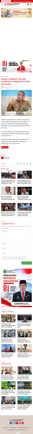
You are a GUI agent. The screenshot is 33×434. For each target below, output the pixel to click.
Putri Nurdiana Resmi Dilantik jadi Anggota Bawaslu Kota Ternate (23, 377)
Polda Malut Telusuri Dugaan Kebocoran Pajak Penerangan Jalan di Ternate (24, 355)
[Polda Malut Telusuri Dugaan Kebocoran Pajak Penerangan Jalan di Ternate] (24, 348)
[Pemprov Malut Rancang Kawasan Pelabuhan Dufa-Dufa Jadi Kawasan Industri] (8, 400)
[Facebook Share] (18, 164)
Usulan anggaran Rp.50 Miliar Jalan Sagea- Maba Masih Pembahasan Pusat (24, 182)
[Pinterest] (16, 423)
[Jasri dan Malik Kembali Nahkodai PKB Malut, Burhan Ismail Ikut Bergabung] (24, 400)
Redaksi (5, 427)
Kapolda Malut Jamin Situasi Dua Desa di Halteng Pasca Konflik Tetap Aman (7, 340)
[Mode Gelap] (28, 4)
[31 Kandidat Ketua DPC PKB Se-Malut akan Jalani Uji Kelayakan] (8, 385)
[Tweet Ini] (21, 164)
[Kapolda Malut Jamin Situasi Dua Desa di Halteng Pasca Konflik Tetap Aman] (8, 333)
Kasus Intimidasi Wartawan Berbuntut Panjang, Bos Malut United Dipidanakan (24, 340)
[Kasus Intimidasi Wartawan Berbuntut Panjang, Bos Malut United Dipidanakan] (24, 333)
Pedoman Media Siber (24, 427)
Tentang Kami (13, 427)
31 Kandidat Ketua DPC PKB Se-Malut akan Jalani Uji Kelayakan (8, 392)
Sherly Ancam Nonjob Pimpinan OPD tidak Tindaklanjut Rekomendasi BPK (24, 198)
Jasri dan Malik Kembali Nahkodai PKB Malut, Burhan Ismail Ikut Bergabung (23, 407)
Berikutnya (5, 147)
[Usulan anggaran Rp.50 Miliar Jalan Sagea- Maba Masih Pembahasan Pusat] (24, 175)
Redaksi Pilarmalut (9, 87)
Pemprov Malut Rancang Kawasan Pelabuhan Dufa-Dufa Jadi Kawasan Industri (8, 407)
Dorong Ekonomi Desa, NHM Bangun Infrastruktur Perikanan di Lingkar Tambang (24, 392)
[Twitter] (13, 423)
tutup (18, 433)
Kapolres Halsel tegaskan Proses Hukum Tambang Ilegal (24, 325)
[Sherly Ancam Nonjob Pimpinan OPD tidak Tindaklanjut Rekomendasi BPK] (24, 191)
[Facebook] (11, 423)
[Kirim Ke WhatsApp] (30, 164)
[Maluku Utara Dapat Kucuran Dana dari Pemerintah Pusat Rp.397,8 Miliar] (8, 191)
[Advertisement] (16, 40)
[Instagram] (19, 423)
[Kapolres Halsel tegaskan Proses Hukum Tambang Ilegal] (24, 318)
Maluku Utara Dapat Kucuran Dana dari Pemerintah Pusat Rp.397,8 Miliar (8, 198)
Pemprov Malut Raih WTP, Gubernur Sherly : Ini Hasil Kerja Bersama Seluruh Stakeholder (8, 214)
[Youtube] (22, 423)
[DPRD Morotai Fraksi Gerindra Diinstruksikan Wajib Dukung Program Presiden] (8, 370)
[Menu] (2, 4)
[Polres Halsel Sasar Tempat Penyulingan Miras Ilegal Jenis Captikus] (8, 318)
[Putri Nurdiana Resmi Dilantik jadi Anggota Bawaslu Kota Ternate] (24, 370)
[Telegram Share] (27, 164)
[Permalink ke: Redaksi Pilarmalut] (2, 87)
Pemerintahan (4, 76)
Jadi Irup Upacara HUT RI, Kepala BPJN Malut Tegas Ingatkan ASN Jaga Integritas (8, 182)
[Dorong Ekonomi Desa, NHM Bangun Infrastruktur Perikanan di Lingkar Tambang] (24, 385)
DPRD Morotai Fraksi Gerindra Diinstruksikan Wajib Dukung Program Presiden (7, 377)
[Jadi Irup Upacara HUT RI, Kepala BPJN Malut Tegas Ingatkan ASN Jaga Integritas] (8, 175)
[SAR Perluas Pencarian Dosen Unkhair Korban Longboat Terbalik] (8, 348)
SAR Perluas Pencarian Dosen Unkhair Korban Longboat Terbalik (7, 355)
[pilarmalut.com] (12, 4)
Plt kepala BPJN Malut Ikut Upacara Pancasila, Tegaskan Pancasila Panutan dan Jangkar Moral (24, 214)
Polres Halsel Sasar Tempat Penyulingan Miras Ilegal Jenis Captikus (8, 325)
